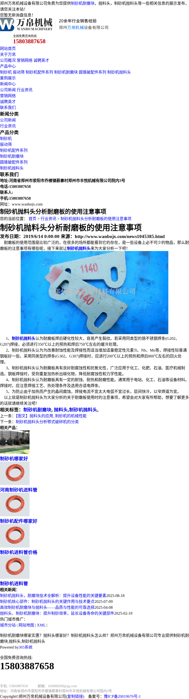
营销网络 (24, 60)
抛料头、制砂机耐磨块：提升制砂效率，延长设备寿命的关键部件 (57, 613)
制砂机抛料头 (119, 72)
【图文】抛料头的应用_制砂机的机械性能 (51, 416)
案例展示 (8, 78)
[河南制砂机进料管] (15, 484)
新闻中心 (8, 84)
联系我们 (8, 107)
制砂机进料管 (14, 583)
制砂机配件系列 (39, 72)
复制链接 (75, 696)
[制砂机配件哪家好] (15, 515)
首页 (32, 219)
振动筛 (19, 72)
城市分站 (8, 625)
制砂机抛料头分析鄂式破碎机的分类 (47, 422)
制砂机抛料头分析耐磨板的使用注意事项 (96, 219)
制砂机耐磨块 (82, 3)
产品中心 (8, 66)
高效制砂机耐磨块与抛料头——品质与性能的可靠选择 (47, 607)
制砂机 (6, 72)
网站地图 (26, 625)
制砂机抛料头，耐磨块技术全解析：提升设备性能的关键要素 (53, 596)
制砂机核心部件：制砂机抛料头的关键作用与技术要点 (47, 601)
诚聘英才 (41, 60)
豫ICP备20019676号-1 (122, 696)
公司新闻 (8, 90)
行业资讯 (24, 90)
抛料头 (60, 409)
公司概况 (8, 60)
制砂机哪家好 (14, 458)
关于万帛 (8, 54)
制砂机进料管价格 (18, 552)
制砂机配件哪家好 (18, 521)
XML (41, 625)
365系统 (25, 647)
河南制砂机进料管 (18, 489)
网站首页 (8, 48)
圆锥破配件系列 (92, 72)
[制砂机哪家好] (15, 452)
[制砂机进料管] (15, 577)
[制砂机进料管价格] (15, 546)
